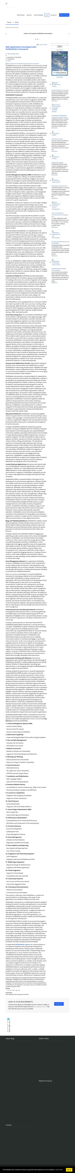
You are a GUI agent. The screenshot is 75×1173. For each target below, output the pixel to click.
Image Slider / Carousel (49, 1096)
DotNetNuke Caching (57, 162)
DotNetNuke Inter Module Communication (59, 269)
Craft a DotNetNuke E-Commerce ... (17, 1065)
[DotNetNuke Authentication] (56, 180)
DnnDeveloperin (13, 1157)
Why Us (41, 1051)
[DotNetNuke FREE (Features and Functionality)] (56, 234)
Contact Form (46, 1103)
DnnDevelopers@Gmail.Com (14, 1142)
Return (9, 61)
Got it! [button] (69, 1169)
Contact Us (59, 1004)
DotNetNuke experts (23, 944)
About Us (41, 1048)
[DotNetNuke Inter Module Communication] (56, 262)
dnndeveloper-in (13, 1149)
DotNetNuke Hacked (57, 139)
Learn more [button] (59, 1169)
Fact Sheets (60, 50)
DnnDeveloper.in (13, 1153)
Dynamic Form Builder (49, 1088)
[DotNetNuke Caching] (56, 157)
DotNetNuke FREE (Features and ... (16, 1081)
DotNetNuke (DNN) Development (49, 1059)
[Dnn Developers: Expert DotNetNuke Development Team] (12, 5)
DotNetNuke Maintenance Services (49, 1074)
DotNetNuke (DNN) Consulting (48, 1063)
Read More (55, 101)
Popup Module (47, 1117)
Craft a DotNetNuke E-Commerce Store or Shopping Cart (60, 214)
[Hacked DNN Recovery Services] (56, 84)
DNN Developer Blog (12, 54)
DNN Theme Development (47, 1070)
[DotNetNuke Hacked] (56, 133)
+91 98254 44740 (13, 1161)
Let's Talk (65, 15)
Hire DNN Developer (45, 1055)
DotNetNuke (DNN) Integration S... (16, 1052)
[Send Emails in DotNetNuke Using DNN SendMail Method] (56, 108)
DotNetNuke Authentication (59, 186)
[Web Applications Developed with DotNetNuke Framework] (22, 63)
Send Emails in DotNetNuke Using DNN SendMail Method (60, 116)
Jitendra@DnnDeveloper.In (14, 1140)
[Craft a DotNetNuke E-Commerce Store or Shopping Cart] (56, 205)
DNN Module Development (47, 1067)
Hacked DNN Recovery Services (60, 90)
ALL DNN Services (44, 1044)
